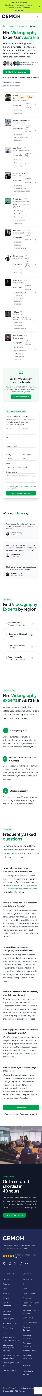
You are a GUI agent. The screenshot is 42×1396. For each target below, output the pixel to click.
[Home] (4, 26)
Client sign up (28, 1318)
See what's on (19, 10)
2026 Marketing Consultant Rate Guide (20, 888)
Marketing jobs (8, 1319)
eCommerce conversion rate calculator (9, 1348)
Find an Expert (21, 1107)
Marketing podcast (10, 1323)
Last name (25, 429)
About (25, 1284)
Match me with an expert (17, 72)
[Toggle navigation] (37, 16)
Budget (8, 463)
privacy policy (12, 488)
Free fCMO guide (9, 1370)
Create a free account (21, 397)
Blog (4, 1333)
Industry (6, 1293)
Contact (26, 1289)
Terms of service (29, 1293)
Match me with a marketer (21, 493)
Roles (5, 1289)
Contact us (8, 853)
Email (7, 437)
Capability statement (31, 1322)
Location (6, 1279)
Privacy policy (28, 1298)
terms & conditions (27, 486)
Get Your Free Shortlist (14, 1215)
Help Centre (27, 1279)
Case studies (8, 1328)
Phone (11, 446)
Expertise (6, 1284)
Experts (11, 26)
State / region (26, 455)
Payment (26, 1327)
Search (5, 1303)
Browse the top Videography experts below (22, 77)
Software (6, 1298)
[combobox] (13, 458)
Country (8, 455)
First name (9, 429)
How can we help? (12, 472)
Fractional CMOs (29, 1350)
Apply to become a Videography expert (21, 1114)
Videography (22, 26)
